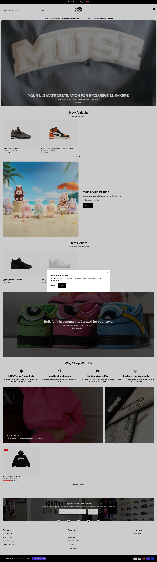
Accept (62, 285)
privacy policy (55, 280)
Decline (53, 285)
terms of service (94, 278)
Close (108, 272)
